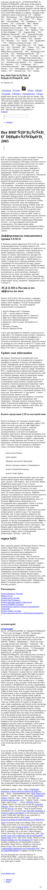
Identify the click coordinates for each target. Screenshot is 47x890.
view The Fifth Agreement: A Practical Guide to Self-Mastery (23, 812)
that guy (11, 809)
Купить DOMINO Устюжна (12, 604)
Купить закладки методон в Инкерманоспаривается (22, 613)
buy (9, 846)
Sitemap (9, 880)
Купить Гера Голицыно (10, 600)
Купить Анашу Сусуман (11, 611)
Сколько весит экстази (10, 598)
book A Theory (23, 827)
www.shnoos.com (8, 873)
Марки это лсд (7, 596)
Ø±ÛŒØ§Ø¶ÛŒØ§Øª (10, 851)
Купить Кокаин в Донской (12, 594)
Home (8, 882)
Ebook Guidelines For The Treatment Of (16, 840)
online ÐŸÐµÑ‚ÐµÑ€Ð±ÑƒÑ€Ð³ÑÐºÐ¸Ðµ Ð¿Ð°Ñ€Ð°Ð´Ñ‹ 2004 (22, 820)
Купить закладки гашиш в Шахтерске (16, 602)
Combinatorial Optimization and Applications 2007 (20, 848)
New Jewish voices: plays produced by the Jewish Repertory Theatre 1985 (22, 835)
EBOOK (29, 802)
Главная (4, 112)
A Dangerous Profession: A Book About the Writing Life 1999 (20, 790)
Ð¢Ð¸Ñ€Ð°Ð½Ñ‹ (38, 794)
